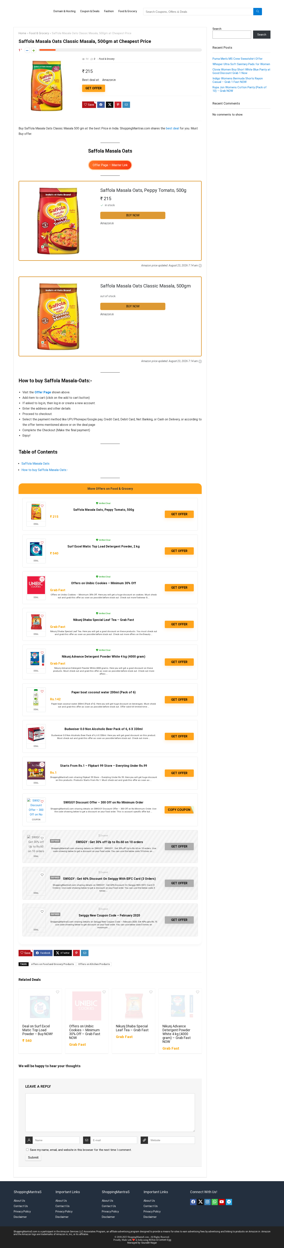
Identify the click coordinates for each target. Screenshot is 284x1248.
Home (22, 29)
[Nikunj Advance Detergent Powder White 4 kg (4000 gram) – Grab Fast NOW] (180, 1001)
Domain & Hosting (55, 9)
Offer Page (43, 388)
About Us (19, 1196)
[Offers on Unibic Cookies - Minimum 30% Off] (36, 581)
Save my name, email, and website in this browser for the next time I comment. (81, 1145)
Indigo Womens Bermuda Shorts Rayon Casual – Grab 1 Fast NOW (238, 75)
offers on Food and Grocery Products (52, 960)
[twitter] (200, 1198)
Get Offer (93, 84)
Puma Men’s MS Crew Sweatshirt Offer (238, 54)
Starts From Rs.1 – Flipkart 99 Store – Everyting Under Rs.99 (103, 761)
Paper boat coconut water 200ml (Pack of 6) (103, 688)
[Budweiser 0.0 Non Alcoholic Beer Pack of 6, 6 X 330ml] (36, 729)
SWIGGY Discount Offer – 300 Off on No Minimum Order (103, 798)
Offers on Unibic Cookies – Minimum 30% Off (103, 579)
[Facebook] (193, 1198)
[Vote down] (27, 46)
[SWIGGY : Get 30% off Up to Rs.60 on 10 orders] (36, 839)
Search (217, 24)
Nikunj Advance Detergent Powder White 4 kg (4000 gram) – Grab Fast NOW (176, 1029)
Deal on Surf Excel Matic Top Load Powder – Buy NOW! (37, 1026)
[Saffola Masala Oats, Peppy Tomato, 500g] (36, 507)
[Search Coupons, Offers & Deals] (257, 9)
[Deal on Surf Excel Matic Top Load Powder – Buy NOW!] (40, 1001)
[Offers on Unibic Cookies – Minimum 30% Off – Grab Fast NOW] (86, 1001)
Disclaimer (20, 1212)
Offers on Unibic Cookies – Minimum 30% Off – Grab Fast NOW (84, 1027)
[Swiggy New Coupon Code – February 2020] (36, 913)
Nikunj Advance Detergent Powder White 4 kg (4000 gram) (103, 652)
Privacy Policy (22, 1207)
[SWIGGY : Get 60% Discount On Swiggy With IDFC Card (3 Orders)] (36, 876)
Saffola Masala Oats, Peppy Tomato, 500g (103, 505)
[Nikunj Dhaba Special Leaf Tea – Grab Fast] (133, 1001)
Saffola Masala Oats (35, 459)
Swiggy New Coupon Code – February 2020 (109, 911)
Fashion (100, 9)
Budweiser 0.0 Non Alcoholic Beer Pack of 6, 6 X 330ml (104, 725)
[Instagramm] (207, 1198)
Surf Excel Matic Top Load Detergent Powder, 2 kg (103, 542)
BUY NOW (132, 211)
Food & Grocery (118, 9)
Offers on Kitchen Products (94, 960)
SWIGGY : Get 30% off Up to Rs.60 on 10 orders (109, 838)
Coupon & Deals (80, 9)
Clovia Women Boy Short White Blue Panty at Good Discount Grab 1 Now (241, 67)
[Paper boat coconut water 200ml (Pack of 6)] (36, 693)
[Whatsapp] (215, 1198)
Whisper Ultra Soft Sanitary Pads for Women (241, 60)
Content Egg (164, 1235)
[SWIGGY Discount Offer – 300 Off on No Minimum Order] (36, 803)
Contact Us (21, 1201)
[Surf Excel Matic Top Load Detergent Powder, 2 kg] (36, 544)
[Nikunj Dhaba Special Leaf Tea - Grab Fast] (36, 617)
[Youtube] (222, 1198)
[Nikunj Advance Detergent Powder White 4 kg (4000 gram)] (36, 654)
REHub (152, 1235)
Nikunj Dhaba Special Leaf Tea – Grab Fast (103, 615)
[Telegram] (229, 1198)
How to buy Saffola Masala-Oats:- (44, 466)
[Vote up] (33, 46)
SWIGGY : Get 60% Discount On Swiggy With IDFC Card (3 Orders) (109, 874)
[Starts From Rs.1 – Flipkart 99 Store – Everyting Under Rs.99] (36, 766)
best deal (172, 124)
